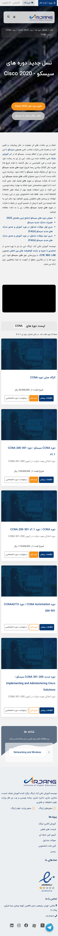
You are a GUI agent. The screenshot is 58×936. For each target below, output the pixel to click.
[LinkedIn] (11, 926)
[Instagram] (19, 926)
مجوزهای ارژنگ (45, 808)
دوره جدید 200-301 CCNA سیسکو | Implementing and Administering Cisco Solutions (30, 683)
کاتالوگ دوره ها (41, 30)
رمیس (53, 851)
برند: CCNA (10, 30)
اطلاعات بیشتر (46, 398)
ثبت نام (34, 398)
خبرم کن (33, 627)
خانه (51, 30)
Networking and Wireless (27, 752)
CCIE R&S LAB (48, 255)
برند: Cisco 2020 (25, 30)
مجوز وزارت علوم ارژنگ (21, 808)
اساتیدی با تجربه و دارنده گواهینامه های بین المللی (33, 251)
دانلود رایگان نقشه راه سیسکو (28, 116)
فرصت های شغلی (48, 829)
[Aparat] (34, 926)
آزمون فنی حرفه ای (47, 835)
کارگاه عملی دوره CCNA (42, 377)
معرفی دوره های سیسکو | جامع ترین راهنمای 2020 (29, 218)
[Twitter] (42, 926)
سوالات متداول (49, 840)
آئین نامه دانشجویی (47, 846)
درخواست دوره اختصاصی (16, 398)
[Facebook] (26, 926)
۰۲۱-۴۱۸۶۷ (50, 916)
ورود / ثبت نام (46, 3)
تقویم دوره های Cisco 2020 (28, 106)
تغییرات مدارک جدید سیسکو (40, 222)
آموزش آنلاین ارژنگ (47, 824)
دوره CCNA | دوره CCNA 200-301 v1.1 (32, 529)
